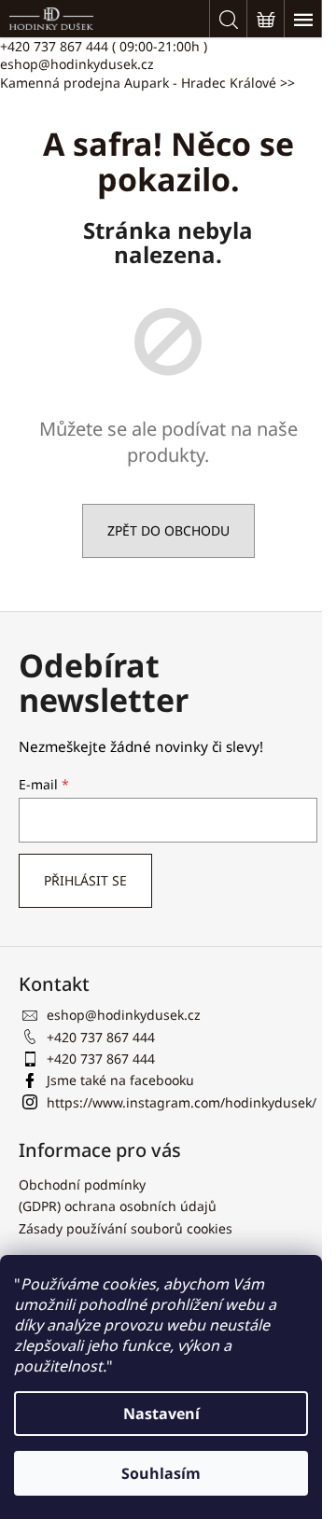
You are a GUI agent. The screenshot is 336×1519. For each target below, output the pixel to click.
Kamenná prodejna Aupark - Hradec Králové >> (147, 82)
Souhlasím (161, 1473)
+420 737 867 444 (103, 46)
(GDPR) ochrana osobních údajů (118, 1206)
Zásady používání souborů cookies (125, 1228)
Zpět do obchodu (168, 530)
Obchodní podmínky (82, 1184)
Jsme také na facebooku (120, 1080)
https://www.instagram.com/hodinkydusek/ (181, 1102)
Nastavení (161, 1413)
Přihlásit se (85, 880)
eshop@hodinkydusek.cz (77, 64)
